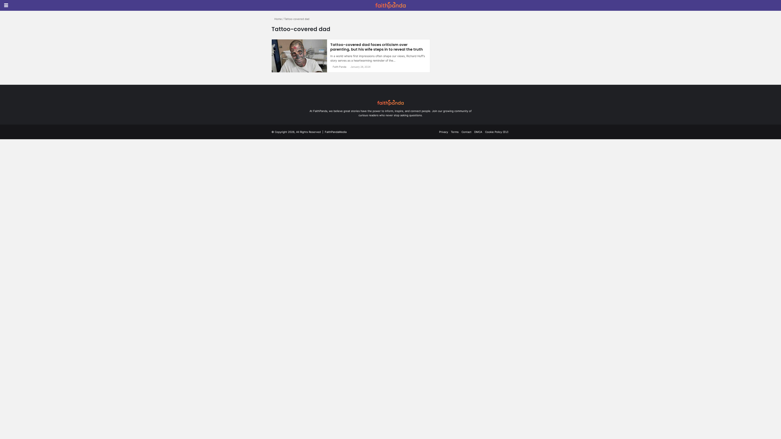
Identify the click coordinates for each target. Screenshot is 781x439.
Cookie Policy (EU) (496, 132)
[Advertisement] (474, 45)
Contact (466, 132)
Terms (455, 132)
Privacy (443, 132)
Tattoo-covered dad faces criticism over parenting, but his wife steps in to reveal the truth (376, 47)
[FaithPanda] (390, 5)
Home (278, 19)
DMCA (478, 132)
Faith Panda (339, 66)
